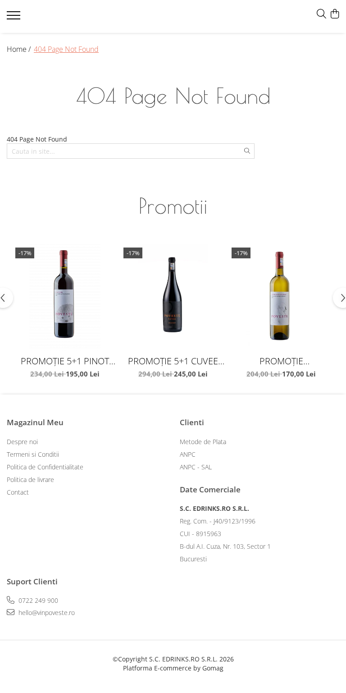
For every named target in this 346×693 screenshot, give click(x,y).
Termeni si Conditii (33, 454)
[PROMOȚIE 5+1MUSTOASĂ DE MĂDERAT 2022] (281, 297)
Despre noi (22, 441)
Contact (18, 492)
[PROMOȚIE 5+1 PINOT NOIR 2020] (65, 297)
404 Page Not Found (66, 49)
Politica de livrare (30, 479)
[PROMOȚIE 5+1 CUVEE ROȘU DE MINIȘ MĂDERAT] (173, 297)
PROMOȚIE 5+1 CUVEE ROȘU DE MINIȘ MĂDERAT (173, 361)
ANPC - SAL (196, 467)
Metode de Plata (203, 441)
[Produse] (15, 18)
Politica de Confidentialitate (45, 467)
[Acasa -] (61, 17)
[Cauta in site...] (321, 14)
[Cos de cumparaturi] (334, 14)
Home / (19, 49)
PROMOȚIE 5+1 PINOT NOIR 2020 (65, 361)
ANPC (188, 454)
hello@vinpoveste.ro (46, 612)
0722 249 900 (37, 600)
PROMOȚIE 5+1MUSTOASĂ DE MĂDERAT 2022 (281, 361)
